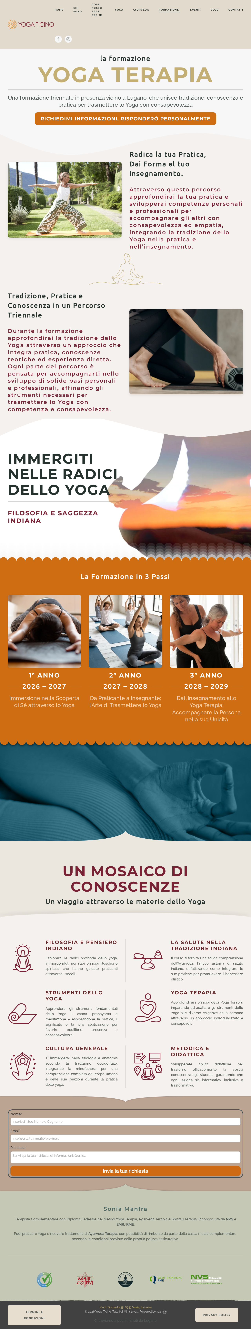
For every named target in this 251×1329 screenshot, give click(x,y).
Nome (16, 1114)
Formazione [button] (169, 9)
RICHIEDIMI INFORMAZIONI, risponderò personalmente (126, 119)
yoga (119, 9)
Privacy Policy (217, 1315)
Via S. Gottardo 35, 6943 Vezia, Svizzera (126, 1307)
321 (159, 1311)
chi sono (77, 9)
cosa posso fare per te (97, 9)
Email (15, 1131)
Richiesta (18, 1148)
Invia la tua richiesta (125, 1171)
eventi (195, 9)
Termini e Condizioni (34, 1315)
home (59, 9)
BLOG (215, 9)
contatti (235, 9)
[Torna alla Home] (31, 24)
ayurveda (141, 9)
